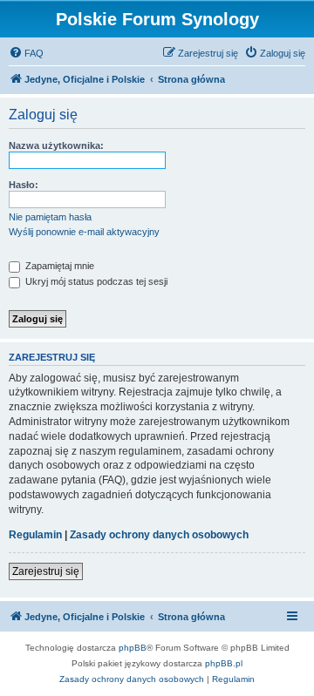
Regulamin (35, 535)
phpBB (133, 647)
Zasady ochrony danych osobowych (159, 535)
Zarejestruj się (45, 571)
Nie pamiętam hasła (50, 217)
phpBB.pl (223, 663)
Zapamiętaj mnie (58, 265)
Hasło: (23, 184)
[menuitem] (26, 53)
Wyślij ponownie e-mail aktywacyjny (84, 231)
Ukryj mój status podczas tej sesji (95, 281)
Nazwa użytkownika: (56, 145)
